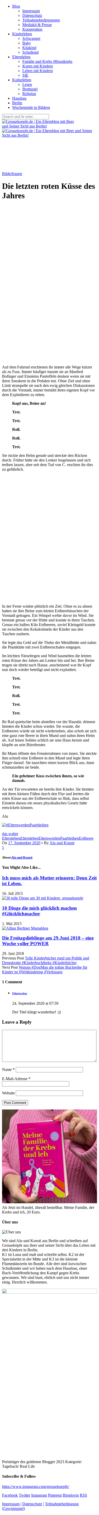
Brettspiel (30, 89)
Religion (29, 93)
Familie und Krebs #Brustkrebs (47, 61)
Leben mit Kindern (37, 70)
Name (8, 1069)
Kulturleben (21, 80)
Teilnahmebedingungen (41, 20)
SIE (25, 75)
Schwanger (31, 38)
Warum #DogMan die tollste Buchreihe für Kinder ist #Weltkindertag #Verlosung (44, 969)
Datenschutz (32, 15)
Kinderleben (22, 34)
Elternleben (21, 57)
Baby (26, 43)
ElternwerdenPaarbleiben (59, 838)
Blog (16, 6)
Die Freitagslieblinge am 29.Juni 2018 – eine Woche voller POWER (48, 940)
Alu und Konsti (62, 843)
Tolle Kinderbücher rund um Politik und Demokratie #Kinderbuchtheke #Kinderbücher (45, 960)
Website (8, 1093)
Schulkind (30, 52)
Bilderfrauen (12, 173)
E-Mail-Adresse (16, 1079)
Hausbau (19, 98)
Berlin (17, 103)
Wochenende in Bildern (31, 107)
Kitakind (29, 47)
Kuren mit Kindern (37, 66)
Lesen (27, 84)
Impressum (31, 11)
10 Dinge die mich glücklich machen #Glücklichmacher (39, 910)
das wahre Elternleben (11, 835)
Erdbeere (86, 838)
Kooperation (32, 29)
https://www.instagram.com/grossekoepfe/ (35, 1486)
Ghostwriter (19, 993)
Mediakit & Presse (37, 24)
